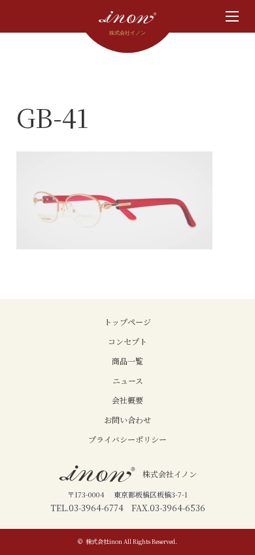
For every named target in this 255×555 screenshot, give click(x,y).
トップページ (127, 321)
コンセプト (127, 341)
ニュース (127, 380)
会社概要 (127, 399)
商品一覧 (127, 360)
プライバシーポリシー (127, 439)
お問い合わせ (127, 419)
